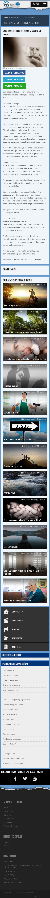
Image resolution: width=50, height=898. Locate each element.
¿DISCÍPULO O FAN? (11, 709)
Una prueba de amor (10, 690)
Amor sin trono (8, 719)
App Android (8, 822)
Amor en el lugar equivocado (13, 759)
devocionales (30, 17)
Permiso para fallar (10, 714)
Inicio (6, 807)
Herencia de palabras (11, 675)
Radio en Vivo (9, 811)
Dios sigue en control (10, 670)
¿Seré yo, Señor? (9, 744)
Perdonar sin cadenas (11, 749)
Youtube (7, 846)
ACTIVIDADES (17, 638)
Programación (9, 819)
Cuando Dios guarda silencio (13, 705)
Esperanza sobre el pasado (13, 695)
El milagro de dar (9, 754)
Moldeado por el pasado (12, 724)
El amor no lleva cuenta (11, 685)
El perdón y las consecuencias (14, 763)
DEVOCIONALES (17, 620)
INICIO (6, 17)
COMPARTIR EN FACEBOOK (14, 72)
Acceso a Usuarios (11, 826)
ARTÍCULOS (16, 647)
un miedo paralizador (11, 680)
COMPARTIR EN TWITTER (14, 79)
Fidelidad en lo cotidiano (12, 739)
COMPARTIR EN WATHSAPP (15, 86)
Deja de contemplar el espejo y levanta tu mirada (23, 22)
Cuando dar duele (10, 734)
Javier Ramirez (42, 896)
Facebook (7, 842)
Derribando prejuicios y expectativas (16, 700)
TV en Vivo (8, 815)
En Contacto (16, 17)
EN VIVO (36, 4)
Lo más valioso (8, 729)
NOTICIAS (15, 629)
